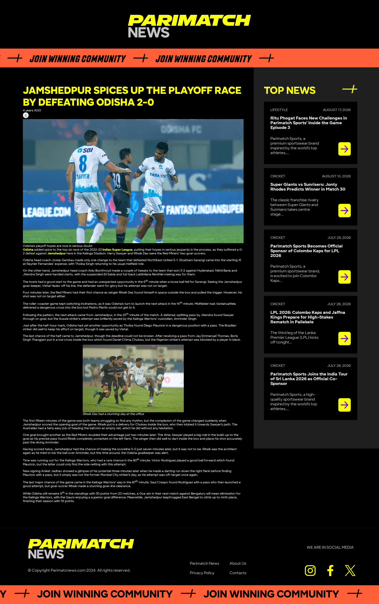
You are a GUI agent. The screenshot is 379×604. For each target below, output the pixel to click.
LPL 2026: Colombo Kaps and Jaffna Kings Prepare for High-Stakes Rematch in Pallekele (307, 317)
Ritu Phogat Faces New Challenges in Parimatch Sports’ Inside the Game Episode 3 (308, 123)
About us (238, 563)
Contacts (238, 573)
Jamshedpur (56, 253)
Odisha (28, 250)
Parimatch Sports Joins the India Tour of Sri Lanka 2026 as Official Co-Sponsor (309, 379)
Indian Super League (117, 250)
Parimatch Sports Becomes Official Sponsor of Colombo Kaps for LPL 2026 (306, 251)
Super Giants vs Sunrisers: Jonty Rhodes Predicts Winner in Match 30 (307, 187)
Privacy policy (202, 573)
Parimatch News (204, 563)
